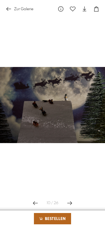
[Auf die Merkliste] (72, 9)
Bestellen (55, 219)
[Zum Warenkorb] (96, 9)
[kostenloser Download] (84, 9)
